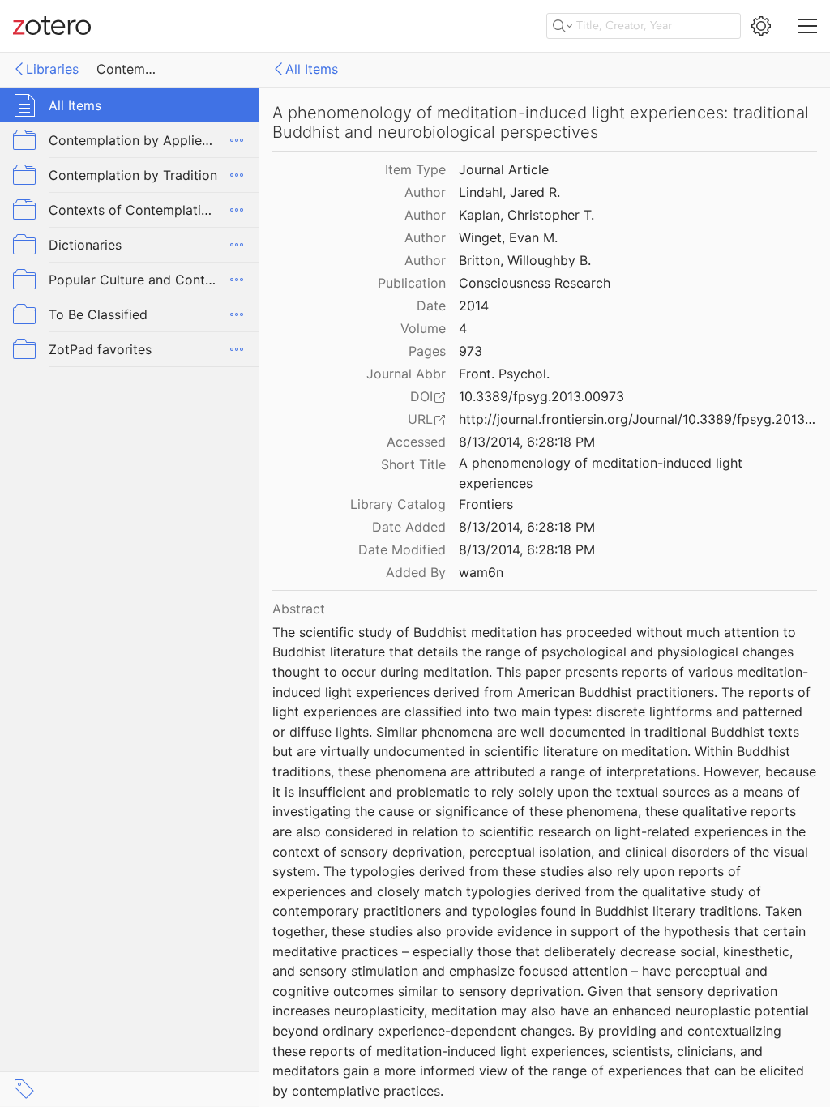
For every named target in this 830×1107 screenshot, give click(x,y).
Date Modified (402, 549)
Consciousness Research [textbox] (534, 283)
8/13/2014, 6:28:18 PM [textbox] (527, 442)
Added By (416, 572)
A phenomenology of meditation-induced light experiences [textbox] (603, 473)
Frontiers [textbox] (486, 504)
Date (431, 305)
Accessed (416, 442)
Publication (412, 283)
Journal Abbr (406, 373)
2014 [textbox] (474, 305)
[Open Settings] (761, 26)
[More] (236, 140)
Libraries (52, 69)
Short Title (413, 464)
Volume (423, 328)
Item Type (415, 169)
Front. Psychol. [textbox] (504, 373)
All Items (311, 69)
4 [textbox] (463, 328)
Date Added (409, 527)
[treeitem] (129, 105)
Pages (427, 351)
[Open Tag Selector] (24, 1089)
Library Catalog (398, 504)
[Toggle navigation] (807, 26)
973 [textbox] (470, 351)
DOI (421, 396)
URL (420, 419)
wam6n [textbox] (481, 572)
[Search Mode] (562, 25)
